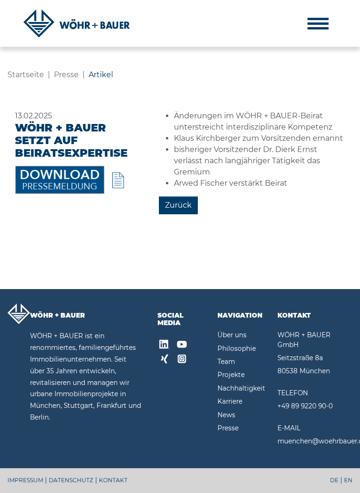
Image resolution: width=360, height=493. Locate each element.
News (226, 415)
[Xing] (165, 360)
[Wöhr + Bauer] (76, 23)
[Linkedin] (165, 346)
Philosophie (237, 348)
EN (348, 480)
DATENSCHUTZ (71, 480)
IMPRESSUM (25, 480)
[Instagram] (182, 360)
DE (334, 480)
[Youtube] (182, 346)
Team (226, 361)
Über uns (232, 335)
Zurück (178, 205)
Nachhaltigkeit (241, 388)
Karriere (230, 401)
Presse (228, 428)
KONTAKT (113, 480)
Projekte (231, 374)
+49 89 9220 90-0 (305, 406)
